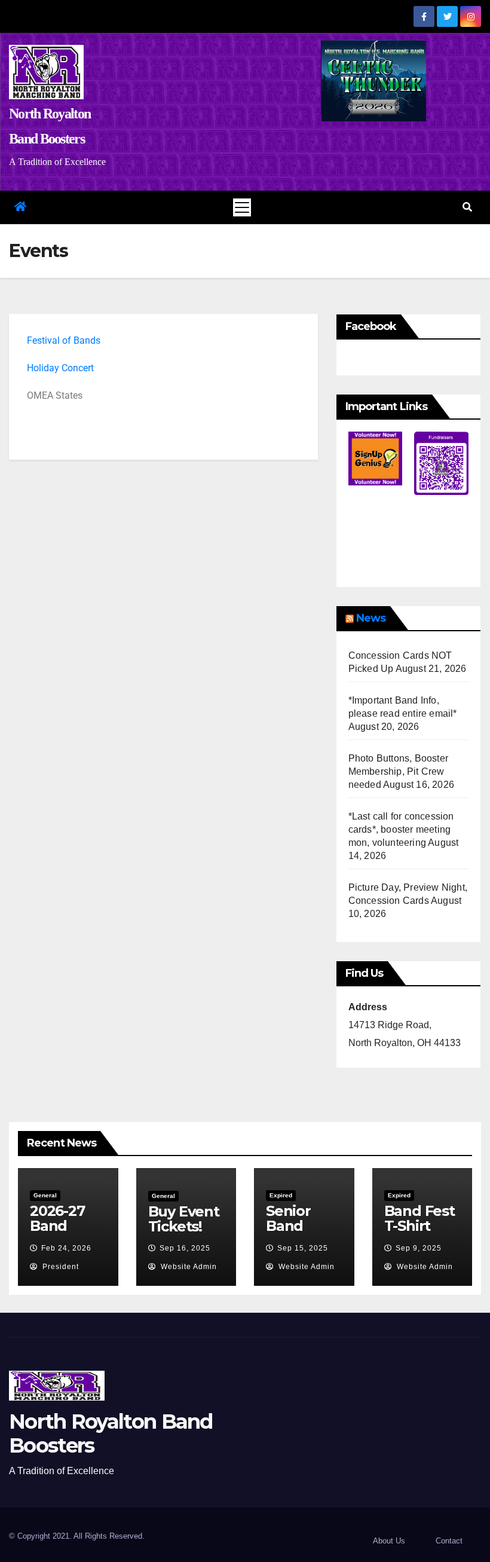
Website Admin (187, 1267)
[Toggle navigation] (242, 207)
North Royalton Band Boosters (111, 1433)
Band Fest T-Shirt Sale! (419, 1225)
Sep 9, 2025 (419, 1248)
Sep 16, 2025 (185, 1248)
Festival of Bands (63, 340)
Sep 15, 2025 (302, 1248)
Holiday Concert (60, 368)
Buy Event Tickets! (183, 1219)
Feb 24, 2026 (66, 1248)
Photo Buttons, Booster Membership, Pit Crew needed (398, 771)
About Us (389, 1540)
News (370, 618)
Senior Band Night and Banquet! (301, 1233)
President (59, 1267)
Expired (281, 1195)
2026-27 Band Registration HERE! (63, 1233)
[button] (467, 207)
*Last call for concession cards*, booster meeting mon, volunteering (401, 829)
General (45, 1195)
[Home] (20, 207)
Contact (449, 1540)
